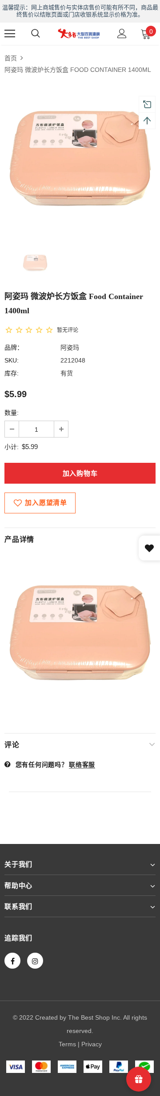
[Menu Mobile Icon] (9, 33)
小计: (11, 446)
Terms (67, 1044)
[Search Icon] (35, 33)
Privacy (91, 1044)
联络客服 (82, 764)
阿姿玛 (69, 347)
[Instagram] (35, 961)
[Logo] (79, 33)
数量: (11, 412)
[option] (80, 157)
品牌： (13, 347)
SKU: (11, 360)
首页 (10, 58)
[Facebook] (12, 961)
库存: (11, 373)
